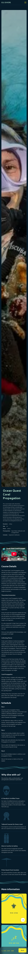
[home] (6, 2)
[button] (25, 2)
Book (22, 950)
